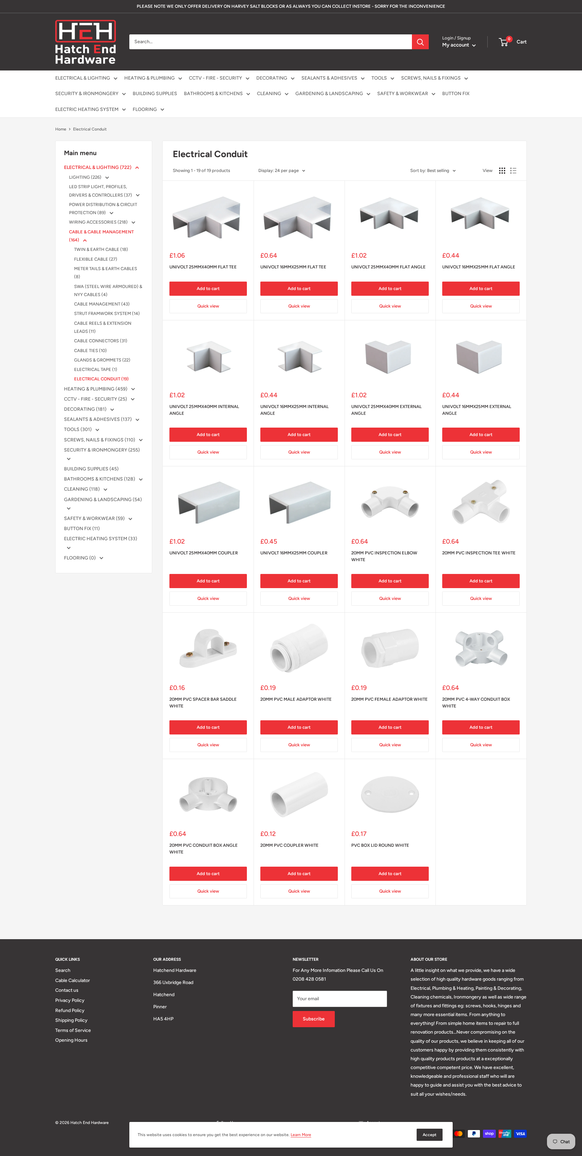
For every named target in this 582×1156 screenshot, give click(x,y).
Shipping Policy (71, 1020)
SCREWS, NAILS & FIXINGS (431, 78)
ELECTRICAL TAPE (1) (95, 369)
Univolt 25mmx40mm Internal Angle (204, 410)
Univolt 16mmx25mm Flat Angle (478, 266)
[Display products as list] (513, 171)
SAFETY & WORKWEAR (402, 93)
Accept (430, 1134)
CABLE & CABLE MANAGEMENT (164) (101, 235)
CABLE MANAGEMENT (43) (102, 304)
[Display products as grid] (502, 171)
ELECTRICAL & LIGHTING (82, 78)
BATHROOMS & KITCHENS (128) (100, 479)
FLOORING (145, 109)
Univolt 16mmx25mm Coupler (293, 552)
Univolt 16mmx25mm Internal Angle (294, 410)
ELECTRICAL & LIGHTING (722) (98, 167)
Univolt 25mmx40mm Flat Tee (203, 266)
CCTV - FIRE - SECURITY (215, 78)
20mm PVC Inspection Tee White (479, 552)
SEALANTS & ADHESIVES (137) (98, 419)
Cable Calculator (72, 980)
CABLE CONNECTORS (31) (100, 340)
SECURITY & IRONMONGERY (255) (102, 450)
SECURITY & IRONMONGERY (87, 93)
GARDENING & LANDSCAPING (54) (103, 499)
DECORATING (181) (85, 409)
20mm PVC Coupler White (289, 845)
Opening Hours (71, 1040)
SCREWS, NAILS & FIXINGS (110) (100, 440)
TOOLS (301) (78, 429)
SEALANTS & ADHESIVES (329, 78)
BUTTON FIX (456, 93)
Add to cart (208, 288)
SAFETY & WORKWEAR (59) (95, 518)
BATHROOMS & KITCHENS (213, 93)
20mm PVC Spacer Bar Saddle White (203, 703)
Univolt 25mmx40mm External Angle (386, 410)
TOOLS (379, 78)
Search (62, 970)
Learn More (301, 1134)
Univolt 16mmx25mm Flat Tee (293, 266)
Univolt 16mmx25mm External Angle (476, 410)
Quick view (208, 306)
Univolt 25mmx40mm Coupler (203, 552)
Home (60, 129)
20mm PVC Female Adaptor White (389, 699)
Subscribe (314, 1019)
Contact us (66, 990)
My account (456, 45)
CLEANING (269, 93)
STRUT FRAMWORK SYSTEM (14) (107, 313)
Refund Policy (70, 1010)
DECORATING (271, 78)
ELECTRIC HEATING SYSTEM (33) (100, 539)
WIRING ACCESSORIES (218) (99, 222)
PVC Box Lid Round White (380, 845)
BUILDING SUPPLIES (155, 93)
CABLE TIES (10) (90, 350)
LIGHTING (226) (85, 177)
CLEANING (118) (82, 489)
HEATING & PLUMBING (149, 78)
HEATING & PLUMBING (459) (96, 389)
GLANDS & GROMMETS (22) (102, 360)
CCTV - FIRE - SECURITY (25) (96, 399)
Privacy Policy (70, 1000)
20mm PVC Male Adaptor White (296, 699)
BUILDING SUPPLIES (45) (91, 469)
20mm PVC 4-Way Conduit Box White (476, 703)
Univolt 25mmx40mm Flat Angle (388, 266)
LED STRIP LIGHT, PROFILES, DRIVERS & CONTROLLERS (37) (101, 190)
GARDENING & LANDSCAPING (329, 93)
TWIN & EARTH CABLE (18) (101, 249)
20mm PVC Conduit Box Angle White (203, 849)
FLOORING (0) (80, 558)
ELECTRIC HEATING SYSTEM (87, 109)
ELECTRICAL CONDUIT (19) (101, 378)
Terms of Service (73, 1030)
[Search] (420, 41)
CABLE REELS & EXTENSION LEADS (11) (102, 327)
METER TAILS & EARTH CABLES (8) (105, 272)
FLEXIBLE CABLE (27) (95, 259)
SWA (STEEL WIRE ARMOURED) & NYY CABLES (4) (108, 290)
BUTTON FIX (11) (82, 528)
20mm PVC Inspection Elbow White (384, 556)
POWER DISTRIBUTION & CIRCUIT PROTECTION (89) (103, 208)
